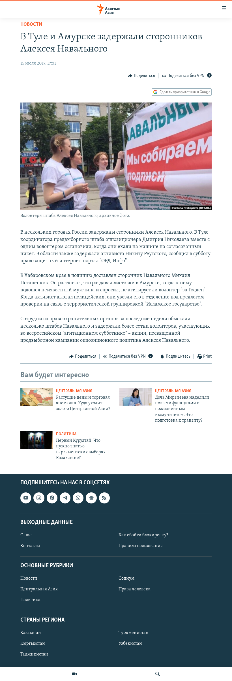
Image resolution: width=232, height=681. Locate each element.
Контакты (30, 546)
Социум (126, 579)
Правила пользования (141, 546)
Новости (31, 24)
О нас (25, 535)
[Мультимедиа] (74, 674)
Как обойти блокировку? (143, 535)
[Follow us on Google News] (91, 498)
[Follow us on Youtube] (25, 498)
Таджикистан (34, 654)
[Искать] (157, 674)
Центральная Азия (74, 391)
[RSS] (104, 498)
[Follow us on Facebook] (52, 498)
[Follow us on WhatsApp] (78, 498)
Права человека (135, 589)
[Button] (141, 76)
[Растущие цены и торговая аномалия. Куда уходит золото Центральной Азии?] (36, 397)
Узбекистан (130, 643)
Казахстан (30, 633)
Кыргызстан (32, 643)
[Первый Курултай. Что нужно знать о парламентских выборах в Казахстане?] (36, 440)
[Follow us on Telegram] (65, 498)
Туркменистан (134, 633)
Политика (66, 434)
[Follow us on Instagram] (38, 498)
